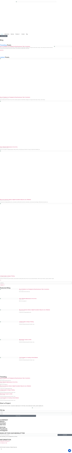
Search (2, 284)
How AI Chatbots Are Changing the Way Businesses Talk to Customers (15, 46)
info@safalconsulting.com (5, 441)
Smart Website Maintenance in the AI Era (8, 146)
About (2, 421)
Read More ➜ (2, 50)
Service (3, 425)
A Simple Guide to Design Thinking (7, 276)
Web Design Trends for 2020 (25, 339)
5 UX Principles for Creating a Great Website (28, 357)
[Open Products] (19, 34)
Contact (3, 423)
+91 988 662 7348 (3, 442)
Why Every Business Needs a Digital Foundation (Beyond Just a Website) (15, 199)
